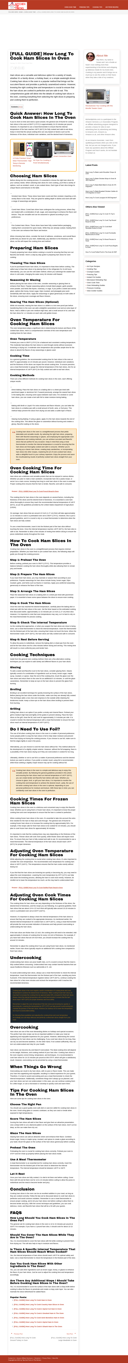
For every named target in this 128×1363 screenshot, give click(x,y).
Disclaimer (37, 1358)
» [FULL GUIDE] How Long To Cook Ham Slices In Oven (55, 12)
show (20, 107)
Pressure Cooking (93, 288)
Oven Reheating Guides (96, 285)
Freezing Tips (84, 7)
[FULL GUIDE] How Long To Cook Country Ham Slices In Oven (39, 1304)
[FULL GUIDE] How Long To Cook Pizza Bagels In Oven (102, 246)
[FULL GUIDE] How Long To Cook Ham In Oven (33, 1300)
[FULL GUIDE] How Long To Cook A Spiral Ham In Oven (36, 1322)
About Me (55, 1358)
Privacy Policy (46, 1358)
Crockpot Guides (93, 272)
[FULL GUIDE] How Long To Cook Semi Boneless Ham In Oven (39, 1318)
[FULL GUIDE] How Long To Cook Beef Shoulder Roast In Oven (99, 227)
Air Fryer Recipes (111, 7)
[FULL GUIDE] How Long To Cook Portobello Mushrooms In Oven (101, 233)
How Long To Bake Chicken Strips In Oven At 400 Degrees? (101, 179)
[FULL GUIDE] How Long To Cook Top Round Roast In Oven (101, 221)
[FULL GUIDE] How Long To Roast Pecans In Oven (101, 240)
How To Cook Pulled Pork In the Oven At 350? (101, 252)
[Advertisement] (64, 32)
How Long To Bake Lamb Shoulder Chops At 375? (101, 173)
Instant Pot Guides (94, 277)
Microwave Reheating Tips (97, 280)
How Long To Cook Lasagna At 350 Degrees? (101, 198)
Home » (21, 12)
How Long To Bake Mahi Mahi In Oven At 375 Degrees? (101, 185)
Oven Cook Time (70, 7)
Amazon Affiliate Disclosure (25, 1358)
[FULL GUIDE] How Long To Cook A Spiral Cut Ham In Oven (38, 1309)
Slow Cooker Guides (94, 291)
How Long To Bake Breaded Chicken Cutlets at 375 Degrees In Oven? (102, 192)
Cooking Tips (97, 7)
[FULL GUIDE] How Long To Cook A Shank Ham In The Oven (38, 1326)
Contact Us (11, 1358)
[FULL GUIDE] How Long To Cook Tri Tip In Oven (100, 214)
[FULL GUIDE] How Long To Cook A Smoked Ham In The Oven (39, 1313)
